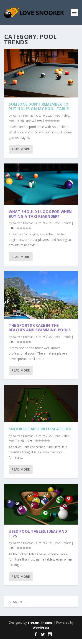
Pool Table (62, 116)
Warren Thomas (23, 116)
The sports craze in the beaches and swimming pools (40, 328)
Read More (20, 149)
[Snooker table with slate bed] (41, 403)
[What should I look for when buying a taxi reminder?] (41, 184)
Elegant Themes (40, 622)
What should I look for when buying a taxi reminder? (40, 214)
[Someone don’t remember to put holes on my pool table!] (41, 73)
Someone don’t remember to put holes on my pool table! (39, 106)
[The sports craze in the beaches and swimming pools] (41, 295)
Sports (30, 121)
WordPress (41, 627)
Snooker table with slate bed (40, 428)
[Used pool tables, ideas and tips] (41, 504)
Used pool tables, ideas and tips (38, 534)
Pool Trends (16, 121)
